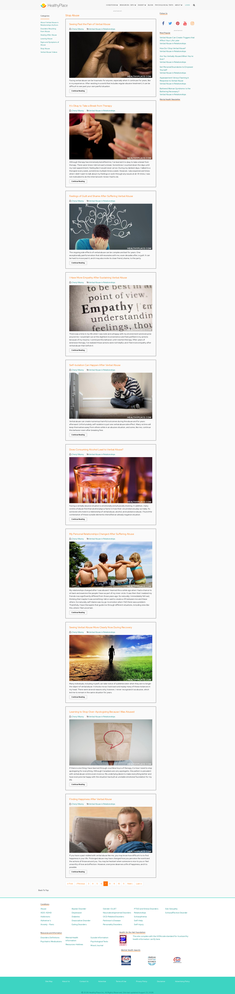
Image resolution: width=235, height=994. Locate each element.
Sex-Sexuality (171, 908)
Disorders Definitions (50, 937)
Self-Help (138, 920)
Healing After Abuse (49, 35)
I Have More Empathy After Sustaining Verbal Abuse (98, 277)
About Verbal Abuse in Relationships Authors (50, 23)
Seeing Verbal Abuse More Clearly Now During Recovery (100, 627)
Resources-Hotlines (74, 944)
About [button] (178, 5)
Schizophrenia (140, 916)
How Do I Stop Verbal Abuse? (173, 48)
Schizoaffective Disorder (176, 912)
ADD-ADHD (46, 912)
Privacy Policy (141, 981)
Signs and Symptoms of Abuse (50, 43)
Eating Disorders (79, 924)
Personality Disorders (112, 924)
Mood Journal (97, 945)
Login (187, 5)
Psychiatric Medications (51, 941)
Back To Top (43, 890)
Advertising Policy (182, 981)
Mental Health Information (72, 939)
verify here (155, 939)
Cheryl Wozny (77, 29)
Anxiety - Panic (47, 924)
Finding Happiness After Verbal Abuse (90, 799)
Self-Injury (139, 924)
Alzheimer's (46, 920)
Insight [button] (141, 5)
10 (120, 883)
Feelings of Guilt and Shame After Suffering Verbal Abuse (101, 196)
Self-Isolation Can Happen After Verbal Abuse (95, 365)
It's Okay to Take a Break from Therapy (90, 105)
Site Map (48, 981)
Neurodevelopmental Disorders (117, 912)
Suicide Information (99, 937)
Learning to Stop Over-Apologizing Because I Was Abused (102, 711)
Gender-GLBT (109, 908)
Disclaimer (161, 981)
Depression (77, 912)
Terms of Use (121, 981)
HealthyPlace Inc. (96, 992)
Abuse (43, 908)
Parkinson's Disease (112, 920)
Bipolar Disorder (79, 908)
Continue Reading (78, 91)
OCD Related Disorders (113, 916)
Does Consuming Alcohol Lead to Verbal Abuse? (96, 449)
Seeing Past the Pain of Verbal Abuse (89, 24)
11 (124, 883)
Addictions (45, 916)
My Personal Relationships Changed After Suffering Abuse (101, 534)
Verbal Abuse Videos (49, 52)
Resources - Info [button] (127, 5)
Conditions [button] (111, 5)
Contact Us (84, 981)
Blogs (150, 5)
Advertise (102, 981)
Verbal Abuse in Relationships (102, 29)
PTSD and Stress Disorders (146, 908)
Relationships (140, 912)
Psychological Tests (164, 5)
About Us (66, 981)
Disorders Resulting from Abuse (48, 29)
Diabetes (76, 916)
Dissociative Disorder (81, 920)
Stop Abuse (45, 48)
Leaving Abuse (46, 38)
